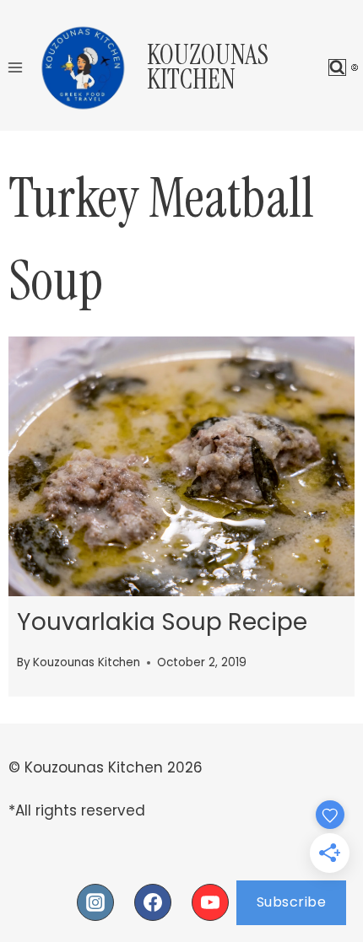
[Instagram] (95, 902)
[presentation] (181, 466)
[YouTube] (210, 902)
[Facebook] (152, 902)
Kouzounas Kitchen (86, 662)
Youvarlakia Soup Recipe (162, 622)
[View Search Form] (337, 68)
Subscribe (292, 902)
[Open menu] (15, 67)
